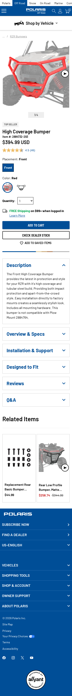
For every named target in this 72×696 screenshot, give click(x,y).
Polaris (6, 3)
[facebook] (4, 658)
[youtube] (31, 658)
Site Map (7, 624)
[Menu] (4, 11)
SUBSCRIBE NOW (15, 524)
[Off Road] (36, 11)
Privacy (6, 630)
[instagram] (13, 658)
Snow (32, 3)
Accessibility (10, 648)
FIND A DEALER (14, 534)
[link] (36, 565)
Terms (6, 642)
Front (8, 167)
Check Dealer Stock (36, 235)
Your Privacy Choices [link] (15, 636)
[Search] (54, 11)
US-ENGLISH (12, 545)
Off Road (19, 3)
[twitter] (22, 658)
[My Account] (60, 11)
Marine (58, 3)
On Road (45, 3)
